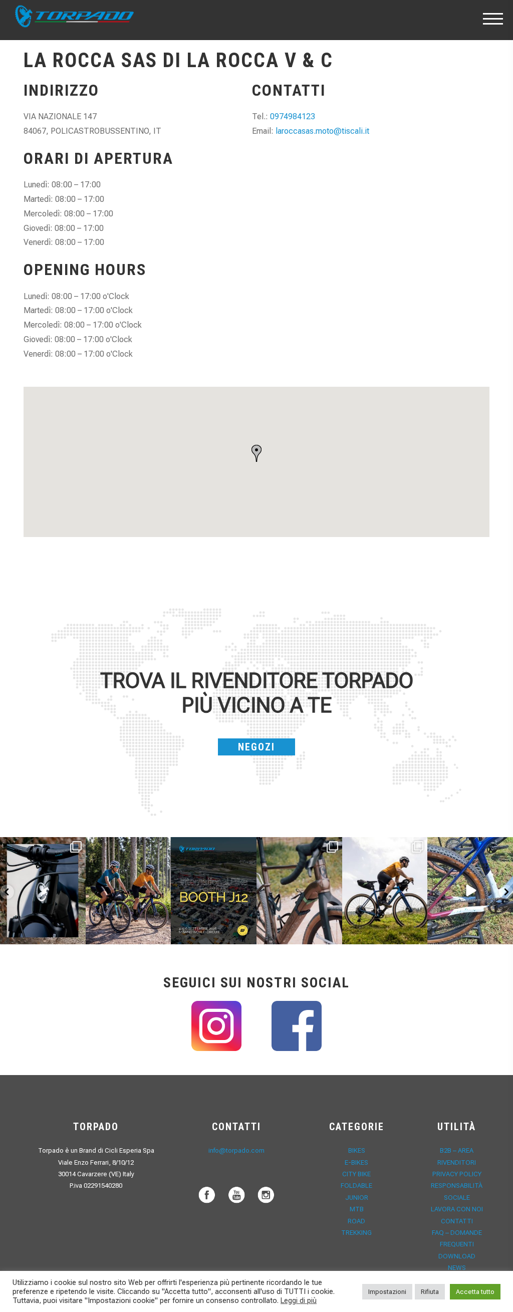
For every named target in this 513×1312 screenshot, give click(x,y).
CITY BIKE (356, 1174)
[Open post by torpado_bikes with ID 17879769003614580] (470, 890)
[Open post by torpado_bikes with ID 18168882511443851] (43, 890)
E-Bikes (356, 1162)
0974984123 (292, 116)
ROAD (356, 1221)
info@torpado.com (236, 1150)
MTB (357, 1209)
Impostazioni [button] (387, 1291)
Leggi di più (299, 1300)
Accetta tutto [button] (475, 1291)
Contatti (457, 1221)
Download (456, 1256)
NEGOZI (256, 747)
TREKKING (356, 1232)
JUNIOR (356, 1197)
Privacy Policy (456, 1174)
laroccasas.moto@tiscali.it (322, 131)
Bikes (356, 1150)
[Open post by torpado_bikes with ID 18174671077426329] (385, 890)
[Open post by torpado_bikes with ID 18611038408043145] (213, 890)
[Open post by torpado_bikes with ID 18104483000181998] (299, 890)
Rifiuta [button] (430, 1291)
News (457, 1267)
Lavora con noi (457, 1209)
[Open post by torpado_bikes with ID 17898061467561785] (128, 890)
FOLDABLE (356, 1185)
